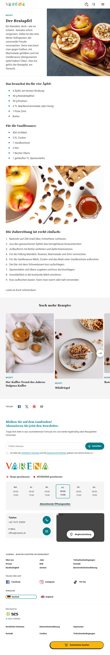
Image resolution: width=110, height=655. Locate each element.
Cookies (43, 633)
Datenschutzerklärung (50, 626)
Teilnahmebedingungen (84, 633)
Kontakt (9, 633)
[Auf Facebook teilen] (19, 406)
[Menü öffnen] (103, 4)
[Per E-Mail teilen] (42, 406)
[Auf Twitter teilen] (27, 406)
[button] (100, 353)
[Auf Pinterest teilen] (34, 406)
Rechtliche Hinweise (15, 626)
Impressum (78, 626)
